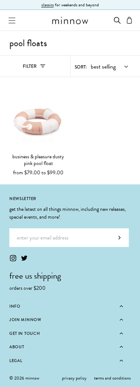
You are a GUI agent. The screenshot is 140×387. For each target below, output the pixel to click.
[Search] (117, 20)
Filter (38, 68)
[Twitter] (24, 258)
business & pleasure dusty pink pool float (38, 160)
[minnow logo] (70, 20)
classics (47, 4)
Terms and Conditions (112, 378)
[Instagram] (13, 258)
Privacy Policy (74, 378)
